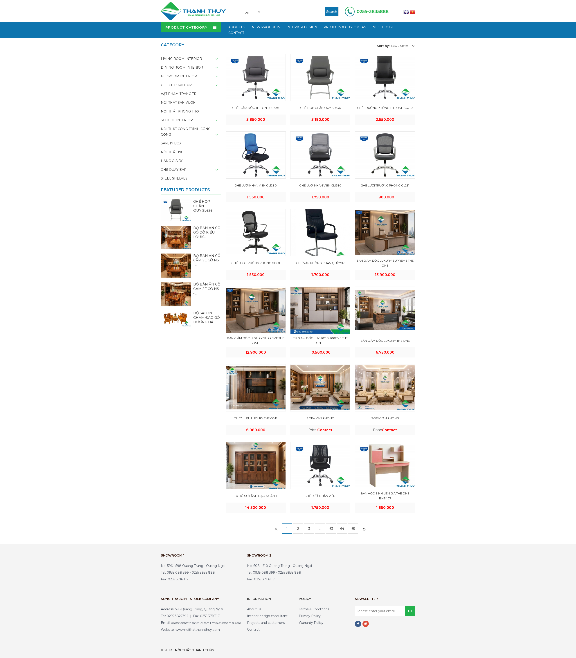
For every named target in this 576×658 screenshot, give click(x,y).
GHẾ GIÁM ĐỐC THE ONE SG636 (255, 108)
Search (331, 12)
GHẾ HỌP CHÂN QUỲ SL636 (320, 108)
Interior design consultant (267, 616)
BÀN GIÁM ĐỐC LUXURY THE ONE (385, 340)
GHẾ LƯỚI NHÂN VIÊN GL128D (255, 185)
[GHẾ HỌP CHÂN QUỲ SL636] (176, 210)
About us (254, 609)
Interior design (301, 27)
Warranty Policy (311, 623)
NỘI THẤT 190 (172, 152)
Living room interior (181, 59)
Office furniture (177, 85)
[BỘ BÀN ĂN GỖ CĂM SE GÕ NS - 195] (176, 294)
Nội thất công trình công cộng (186, 132)
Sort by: (383, 46)
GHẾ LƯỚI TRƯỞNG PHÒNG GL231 (385, 185)
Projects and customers (266, 623)
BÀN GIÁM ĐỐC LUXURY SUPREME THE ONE (385, 263)
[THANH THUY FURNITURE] (193, 11)
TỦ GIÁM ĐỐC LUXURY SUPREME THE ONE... (320, 340)
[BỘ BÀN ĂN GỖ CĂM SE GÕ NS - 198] (176, 265)
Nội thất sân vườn (178, 103)
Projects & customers (345, 27)
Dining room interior (182, 67)
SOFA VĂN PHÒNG (320, 418)
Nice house (383, 27)
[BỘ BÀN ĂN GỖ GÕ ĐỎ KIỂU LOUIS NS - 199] (176, 237)
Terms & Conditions (314, 609)
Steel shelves (174, 178)
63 (331, 529)
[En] (406, 12)
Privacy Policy (310, 616)
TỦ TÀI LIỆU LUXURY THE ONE (255, 418)
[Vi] (412, 12)
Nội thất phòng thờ (180, 111)
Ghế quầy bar (174, 170)
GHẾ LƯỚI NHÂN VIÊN (320, 496)
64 (342, 529)
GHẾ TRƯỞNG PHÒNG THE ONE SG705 (385, 108)
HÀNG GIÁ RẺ (172, 161)
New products (266, 27)
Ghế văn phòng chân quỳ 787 (320, 263)
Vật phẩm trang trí (179, 94)
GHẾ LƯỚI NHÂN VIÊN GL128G (320, 185)
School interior (177, 120)
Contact (236, 33)
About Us (236, 27)
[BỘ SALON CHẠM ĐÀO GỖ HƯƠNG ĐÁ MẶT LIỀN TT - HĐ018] (176, 318)
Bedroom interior (179, 76)
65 (353, 529)
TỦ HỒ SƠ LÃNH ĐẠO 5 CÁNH (255, 496)
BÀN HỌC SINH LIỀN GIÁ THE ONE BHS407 (385, 496)
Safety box (171, 143)
